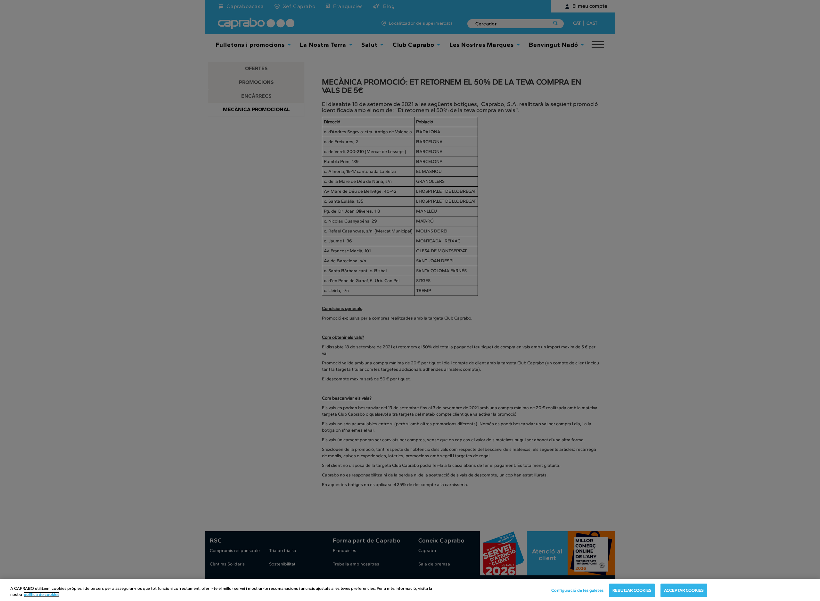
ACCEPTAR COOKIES (684, 590)
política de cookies (41, 594)
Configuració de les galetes (577, 590)
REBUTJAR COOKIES (632, 590)
